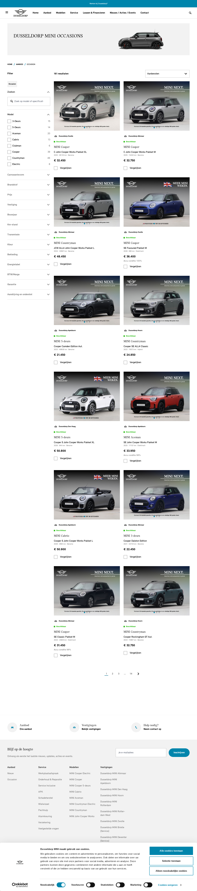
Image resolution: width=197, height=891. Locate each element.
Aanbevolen (153, 74)
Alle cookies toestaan (171, 850)
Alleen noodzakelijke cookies (171, 871)
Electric (31, 164)
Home (35, 13)
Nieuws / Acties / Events (123, 13)
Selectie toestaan (171, 861)
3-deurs (31, 121)
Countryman (31, 158)
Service (74, 13)
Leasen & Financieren (94, 13)
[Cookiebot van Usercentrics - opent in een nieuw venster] (19, 885)
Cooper (31, 152)
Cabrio (31, 140)
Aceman (31, 133)
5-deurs (31, 127)
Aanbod (47, 13)
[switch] (90, 884)
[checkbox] (56, 168)
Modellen (60, 13)
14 (131, 674)
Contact (145, 13)
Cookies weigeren (168, 885)
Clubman (31, 146)
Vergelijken (65, 168)
